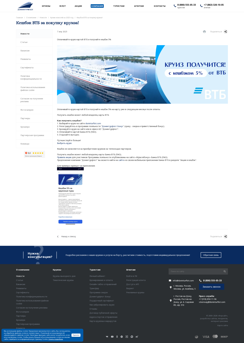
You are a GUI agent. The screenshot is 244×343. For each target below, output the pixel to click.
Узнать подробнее (55, 339)
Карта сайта (222, 325)
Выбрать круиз (64, 143)
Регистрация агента (136, 280)
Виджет (130, 288)
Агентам (130, 269)
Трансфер (94, 288)
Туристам (95, 269)
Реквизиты (25, 59)
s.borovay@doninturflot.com (212, 302)
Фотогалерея (26, 110)
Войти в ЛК (131, 276)
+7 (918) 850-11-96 (207, 299)
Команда (24, 143)
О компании (22, 269)
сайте (121, 160)
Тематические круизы (63, 280)
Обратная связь (211, 255)
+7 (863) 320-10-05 (214, 4)
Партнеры (25, 118)
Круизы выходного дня (64, 276)
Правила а (62, 157)
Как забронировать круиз (102, 304)
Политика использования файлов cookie (32, 88)
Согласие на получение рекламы (31, 100)
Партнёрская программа (32, 135)
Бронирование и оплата (101, 280)
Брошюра (25, 126)
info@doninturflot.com (183, 280)
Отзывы (93, 308)
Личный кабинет (97, 276)
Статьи (23, 42)
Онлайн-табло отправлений (103, 284)
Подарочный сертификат (102, 300)
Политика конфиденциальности (31, 77)
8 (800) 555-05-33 (186, 4)
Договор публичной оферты (103, 313)
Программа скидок (99, 292)
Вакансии (25, 50)
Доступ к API (132, 284)
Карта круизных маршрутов (103, 321)
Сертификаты (27, 67)
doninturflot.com (93, 123)
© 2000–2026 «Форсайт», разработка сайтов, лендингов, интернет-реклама (214, 318)
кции (69, 157)
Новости (24, 33)
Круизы (57, 269)
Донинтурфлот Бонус (112, 126)
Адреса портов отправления (103, 317)
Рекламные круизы (135, 292)
